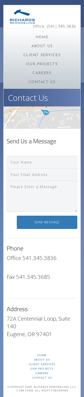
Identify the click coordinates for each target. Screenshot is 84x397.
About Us (42, 46)
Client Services (42, 55)
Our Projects (42, 64)
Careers (41, 73)
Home (42, 37)
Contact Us (42, 82)
